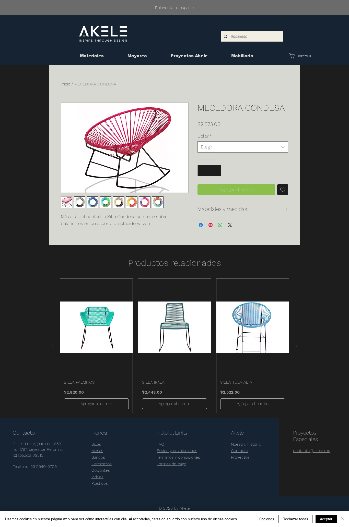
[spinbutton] (209, 170)
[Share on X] (230, 225)
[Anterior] (52, 346)
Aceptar (326, 518)
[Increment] (216, 170)
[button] (301, 55)
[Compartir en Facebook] (201, 225)
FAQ (160, 444)
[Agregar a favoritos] (282, 189)
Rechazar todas (295, 518)
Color (204, 136)
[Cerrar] (343, 519)
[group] (174, 345)
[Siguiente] (297, 346)
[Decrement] (202, 170)
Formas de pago (171, 463)
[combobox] (242, 146)
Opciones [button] (266, 518)
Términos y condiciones (178, 457)
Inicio (65, 84)
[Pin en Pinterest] (210, 225)
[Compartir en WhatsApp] (220, 225)
